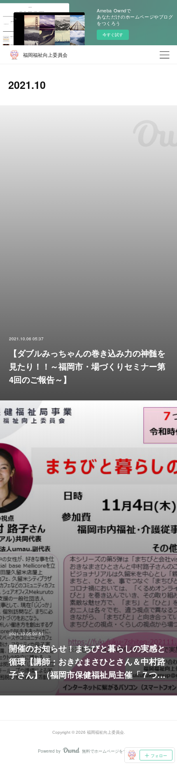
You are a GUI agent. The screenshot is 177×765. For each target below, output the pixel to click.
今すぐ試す (112, 34)
